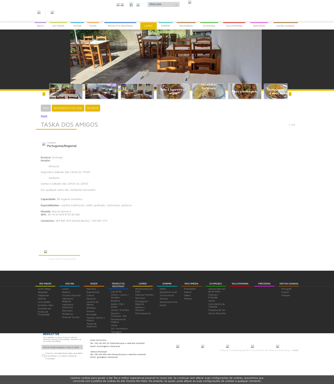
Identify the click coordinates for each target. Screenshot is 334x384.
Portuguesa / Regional (141, 302)
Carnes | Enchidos (120, 310)
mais (293, 125)
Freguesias (43, 295)
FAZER (93, 283)
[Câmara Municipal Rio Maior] (177, 346)
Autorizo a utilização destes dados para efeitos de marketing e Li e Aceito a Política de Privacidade (64, 356)
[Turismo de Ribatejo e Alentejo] (277, 346)
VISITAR (69, 283)
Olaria (114, 325)
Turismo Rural (167, 295)
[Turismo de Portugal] (252, 346)
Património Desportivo (67, 306)
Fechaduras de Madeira (118, 320)
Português (286, 288)
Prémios (188, 298)
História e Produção (213, 296)
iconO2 (295, 350)
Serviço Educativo (217, 313)
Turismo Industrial (71, 295)
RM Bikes (91, 308)
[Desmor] (202, 346)
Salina (211, 300)
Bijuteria (115, 300)
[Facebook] (122, 4)
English (285, 292)
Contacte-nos (44, 308)
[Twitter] (118, 4)
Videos (187, 295)
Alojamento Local (168, 292)
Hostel (163, 305)
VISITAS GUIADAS (288, 283)
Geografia (43, 292)
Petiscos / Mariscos (140, 308)
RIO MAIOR (45, 283)
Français (285, 295)
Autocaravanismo (168, 302)
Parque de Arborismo (92, 325)
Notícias (42, 298)
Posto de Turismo (70, 317)
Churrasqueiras (143, 313)
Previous (44, 94)
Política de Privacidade (43, 313)
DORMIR (167, 283)
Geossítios (67, 310)
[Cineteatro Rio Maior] (227, 346)
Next (290, 94)
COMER (143, 283)
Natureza (91, 288)
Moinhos (164, 298)
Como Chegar (44, 288)
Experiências (93, 292)
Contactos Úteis (46, 305)
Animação (92, 314)
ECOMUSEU (216, 283)
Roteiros (66, 292)
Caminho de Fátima (92, 303)
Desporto (91, 298)
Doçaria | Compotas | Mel (119, 314)
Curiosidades (44, 302)
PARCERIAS (264, 283)
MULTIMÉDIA (191, 283)
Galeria (187, 292)
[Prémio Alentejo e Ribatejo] (189, 2)
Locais (65, 288)
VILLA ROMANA (240, 283)
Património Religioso (67, 300)
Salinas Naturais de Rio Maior (217, 290)
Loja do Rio (116, 291)
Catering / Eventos (144, 294)
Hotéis (163, 288)
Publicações (190, 288)
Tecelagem (116, 332)
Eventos (91, 311)
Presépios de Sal (216, 310)
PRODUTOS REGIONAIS (118, 285)
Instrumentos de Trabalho (216, 305)
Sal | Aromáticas (119, 328)
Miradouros (67, 314)
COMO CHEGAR (103, 3)
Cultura (90, 295)
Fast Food (140, 298)
